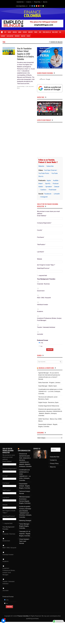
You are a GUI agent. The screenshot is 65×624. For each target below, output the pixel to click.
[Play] (39, 114)
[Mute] (57, 114)
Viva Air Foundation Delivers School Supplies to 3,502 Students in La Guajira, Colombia (25, 54)
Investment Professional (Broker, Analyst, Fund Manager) (49, 319)
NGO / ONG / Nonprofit (44, 298)
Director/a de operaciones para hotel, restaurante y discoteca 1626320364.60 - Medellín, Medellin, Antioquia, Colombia (50, 412)
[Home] (2, 32)
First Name (40, 237)
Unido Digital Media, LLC (22, 6)
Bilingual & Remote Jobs (46, 368)
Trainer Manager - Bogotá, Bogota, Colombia (24, 526)
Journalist (40, 334)
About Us (45, 2)
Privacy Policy (37, 2)
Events (28, 36)
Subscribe (49, 166)
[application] (49, 108)
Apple (49, 180)
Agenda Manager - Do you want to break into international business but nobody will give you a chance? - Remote (49, 376)
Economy (3, 36)
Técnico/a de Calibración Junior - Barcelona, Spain (48, 398)
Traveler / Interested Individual (46, 327)
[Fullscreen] (60, 114)
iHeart (40, 183)
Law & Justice (10, 36)
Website (41, 166)
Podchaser (52, 190)
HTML (41, 342)
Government (40, 291)
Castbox (43, 190)
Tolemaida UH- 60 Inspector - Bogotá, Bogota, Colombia (24, 533)
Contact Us (28, 2)
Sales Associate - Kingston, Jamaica (49, 382)
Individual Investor (42, 304)
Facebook (47, 194)
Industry (30, 32)
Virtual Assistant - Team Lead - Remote (24, 541)
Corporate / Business (43, 284)
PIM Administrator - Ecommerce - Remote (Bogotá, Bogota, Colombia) (25, 500)
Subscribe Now (20, 2)
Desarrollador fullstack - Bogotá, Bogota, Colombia (48, 425)
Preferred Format (42, 340)
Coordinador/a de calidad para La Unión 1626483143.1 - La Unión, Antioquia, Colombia (50, 391)
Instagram (44, 197)
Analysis (23, 36)
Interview (17, 36)
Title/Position (41, 244)
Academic (40, 311)
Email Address (41, 216)
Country (39, 230)
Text (41, 346)
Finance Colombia (23, 616)
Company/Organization (44, 223)
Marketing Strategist (25, 520)
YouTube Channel (50, 170)
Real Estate (55, 32)
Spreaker (48, 186)
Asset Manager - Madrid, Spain (47, 386)
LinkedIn (57, 194)
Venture (25, 32)
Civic (40, 32)
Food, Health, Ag (47, 32)
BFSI (5, 32)
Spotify (47, 183)
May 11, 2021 (25, 86)
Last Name (40, 252)
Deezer (56, 186)
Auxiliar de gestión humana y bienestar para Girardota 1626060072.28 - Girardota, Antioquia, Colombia (25, 511)
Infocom (15, 32)
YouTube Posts (43, 173)
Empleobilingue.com (24, 450)
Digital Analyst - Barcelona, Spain (48, 402)
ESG (60, 32)
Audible (55, 180)
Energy (9, 32)
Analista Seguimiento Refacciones (48, 406)
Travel (35, 32)
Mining (19, 32)
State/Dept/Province (43, 268)
